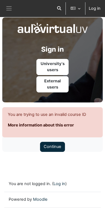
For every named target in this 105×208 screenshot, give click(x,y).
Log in (95, 8)
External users (52, 84)
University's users (53, 66)
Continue (52, 146)
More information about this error (41, 125)
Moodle (40, 199)
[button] (59, 8)
